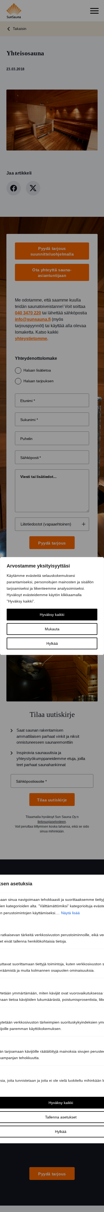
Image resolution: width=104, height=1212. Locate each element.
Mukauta (52, 629)
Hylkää (52, 643)
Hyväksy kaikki (52, 614)
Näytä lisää (70, 913)
